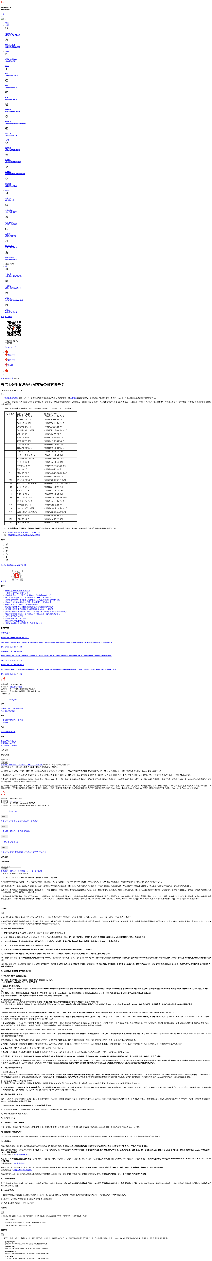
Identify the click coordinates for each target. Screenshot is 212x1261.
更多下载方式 (10, 347)
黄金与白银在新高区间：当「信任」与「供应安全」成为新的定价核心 (32, 614)
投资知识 (4, 720)
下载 (2, 14)
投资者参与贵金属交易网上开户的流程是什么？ (23, 623)
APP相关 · (30, 765)
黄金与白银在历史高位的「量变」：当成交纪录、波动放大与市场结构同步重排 (36, 612)
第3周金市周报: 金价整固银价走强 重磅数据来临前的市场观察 (29, 609)
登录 (2, 317)
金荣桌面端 (19, 852)
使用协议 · (13, 765)
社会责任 (4, 711)
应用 (3, 847)
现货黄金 (73, 398)
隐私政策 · (22, 765)
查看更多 (4, 633)
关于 (3, 816)
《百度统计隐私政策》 (22, 1155)
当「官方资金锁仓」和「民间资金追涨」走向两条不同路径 (28, 598)
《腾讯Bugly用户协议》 (22, 1170)
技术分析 (19, 720)
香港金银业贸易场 (11, 398)
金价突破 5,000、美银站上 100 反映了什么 (21, 605)
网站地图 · (39, 765)
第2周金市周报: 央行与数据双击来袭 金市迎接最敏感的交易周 (29, 607)
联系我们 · (5, 765)
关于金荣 (4, 709)
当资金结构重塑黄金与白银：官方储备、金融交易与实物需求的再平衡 (32, 600)
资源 (3, 826)
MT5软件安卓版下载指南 (15, 621)
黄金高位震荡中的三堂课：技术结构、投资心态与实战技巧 (28, 595)
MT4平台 (11, 743)
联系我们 (11, 711)
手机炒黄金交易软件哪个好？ (16, 593)
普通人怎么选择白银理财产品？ (17, 591)
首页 (2, 378)
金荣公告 (12, 709)
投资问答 (4, 722)
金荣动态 (19, 709)
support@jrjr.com (16, 687)
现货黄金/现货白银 (11, 842)
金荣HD (11, 741)
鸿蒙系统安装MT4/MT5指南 (16, 618)
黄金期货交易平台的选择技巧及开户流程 (24, 535)
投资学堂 (9, 378)
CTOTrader (12, 746)
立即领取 (5, 762)
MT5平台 (4, 746)
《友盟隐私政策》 (20, 1163)
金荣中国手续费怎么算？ (15, 616)
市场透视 (12, 720)
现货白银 (11, 732)
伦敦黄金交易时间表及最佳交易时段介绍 (24, 532)
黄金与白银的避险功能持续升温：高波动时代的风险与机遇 (28, 602)
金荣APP (4, 741)
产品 (3, 836)
